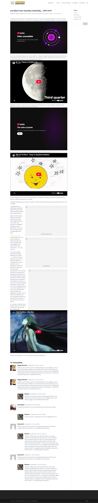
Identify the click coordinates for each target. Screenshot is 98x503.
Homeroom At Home (15, 235)
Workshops (82, 3)
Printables (74, 3)
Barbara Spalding (16, 13)
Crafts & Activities (66, 3)
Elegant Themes (20, 501)
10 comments (58, 13)
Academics (50, 3)
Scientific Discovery (48, 13)
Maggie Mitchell (22, 365)
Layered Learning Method (38, 13)
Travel (58, 3)
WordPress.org (77, 19)
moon (11, 257)
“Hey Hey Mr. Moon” (55, 152)
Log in (75, 12)
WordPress (34, 501)
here (17, 247)
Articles (29, 13)
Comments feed (77, 17)
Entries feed (76, 15)
